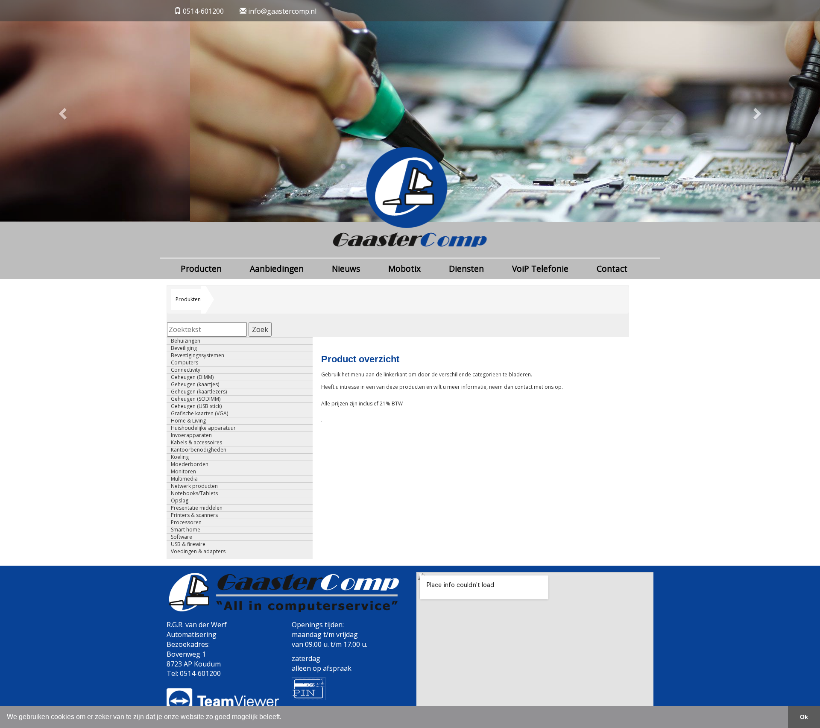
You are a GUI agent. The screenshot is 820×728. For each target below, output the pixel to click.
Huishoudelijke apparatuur (203, 428)
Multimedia (184, 479)
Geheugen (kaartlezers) (199, 391)
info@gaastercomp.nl (281, 11)
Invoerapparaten (191, 435)
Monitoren (183, 471)
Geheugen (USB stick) (196, 406)
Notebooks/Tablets (194, 493)
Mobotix (404, 268)
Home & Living (188, 420)
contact (524, 386)
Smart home (185, 529)
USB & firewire (188, 544)
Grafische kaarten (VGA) (199, 413)
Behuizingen (185, 341)
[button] (61, 111)
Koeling (180, 457)
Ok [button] (804, 716)
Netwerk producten (194, 486)
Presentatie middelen (197, 508)
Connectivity (185, 370)
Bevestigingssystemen (197, 355)
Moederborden (189, 464)
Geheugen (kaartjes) (195, 384)
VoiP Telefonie (540, 268)
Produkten (188, 299)
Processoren (186, 522)
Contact (612, 268)
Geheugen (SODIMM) (195, 399)
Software (181, 537)
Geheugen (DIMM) (192, 377)
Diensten (466, 268)
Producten (201, 268)
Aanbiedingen (277, 268)
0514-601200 (203, 11)
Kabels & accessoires (196, 442)
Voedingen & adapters (198, 551)
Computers (184, 362)
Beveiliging (184, 348)
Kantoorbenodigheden (198, 449)
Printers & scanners (194, 515)
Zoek (260, 329)
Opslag (179, 500)
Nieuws (346, 268)
